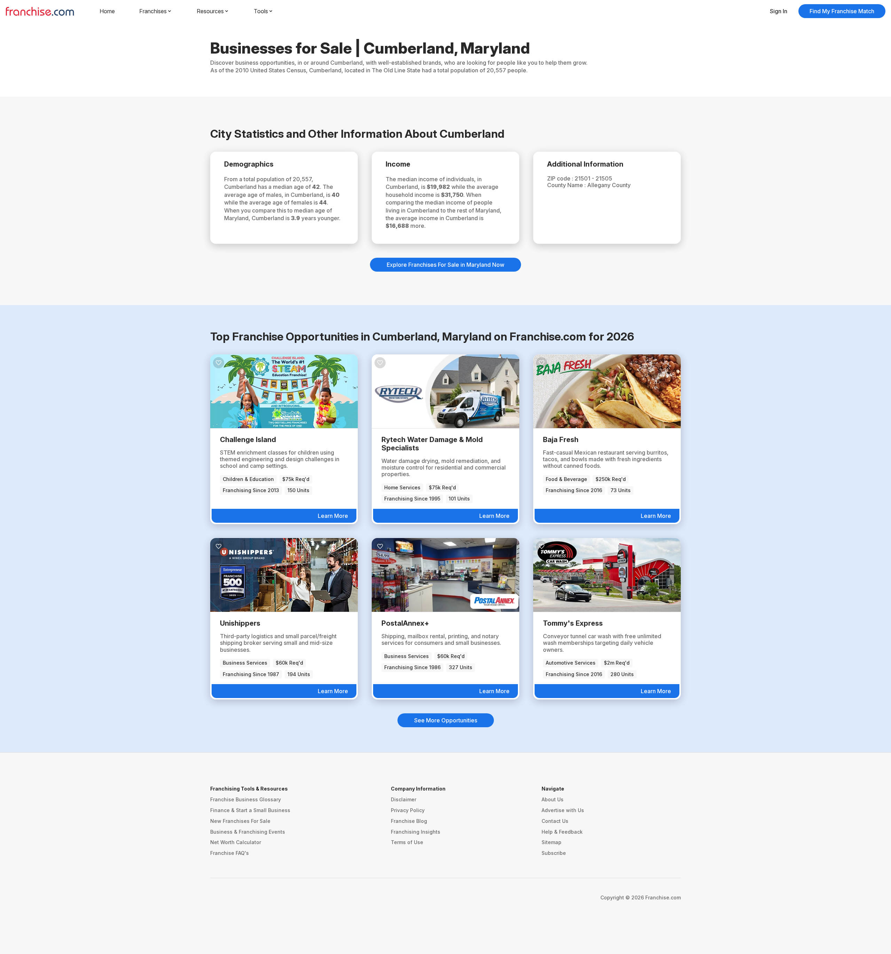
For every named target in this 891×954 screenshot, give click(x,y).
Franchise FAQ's (229, 853)
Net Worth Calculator (235, 842)
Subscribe (554, 853)
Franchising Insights (415, 832)
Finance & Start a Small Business (250, 810)
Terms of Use (407, 842)
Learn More (333, 515)
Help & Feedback (562, 832)
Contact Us (555, 821)
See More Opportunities (445, 720)
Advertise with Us (563, 810)
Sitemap (551, 842)
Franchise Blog (409, 821)
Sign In (778, 11)
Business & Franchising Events (247, 832)
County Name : (567, 185)
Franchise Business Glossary (245, 799)
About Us (552, 799)
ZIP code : (561, 178)
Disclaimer (403, 799)
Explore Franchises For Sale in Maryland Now (445, 264)
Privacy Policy (408, 810)
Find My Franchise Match (842, 11)
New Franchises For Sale (240, 821)
